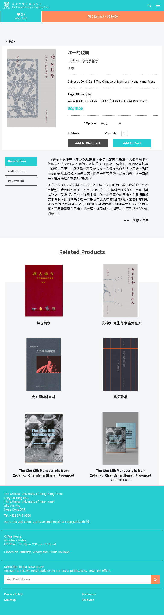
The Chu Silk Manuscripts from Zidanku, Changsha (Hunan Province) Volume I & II (120, 475)
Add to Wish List (87, 143)
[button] (102, 17)
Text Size (88, 600)
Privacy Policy (13, 594)
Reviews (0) (16, 181)
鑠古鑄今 (43, 323)
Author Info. (17, 171)
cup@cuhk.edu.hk (77, 522)
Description (17, 161)
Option (91, 123)
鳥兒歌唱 (120, 397)
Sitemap (10, 600)
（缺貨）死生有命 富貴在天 (120, 323)
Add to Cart (132, 143)
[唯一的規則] (31, 87)
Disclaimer (89, 594)
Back (11, 41)
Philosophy (83, 94)
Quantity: (111, 133)
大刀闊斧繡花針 (44, 397)
